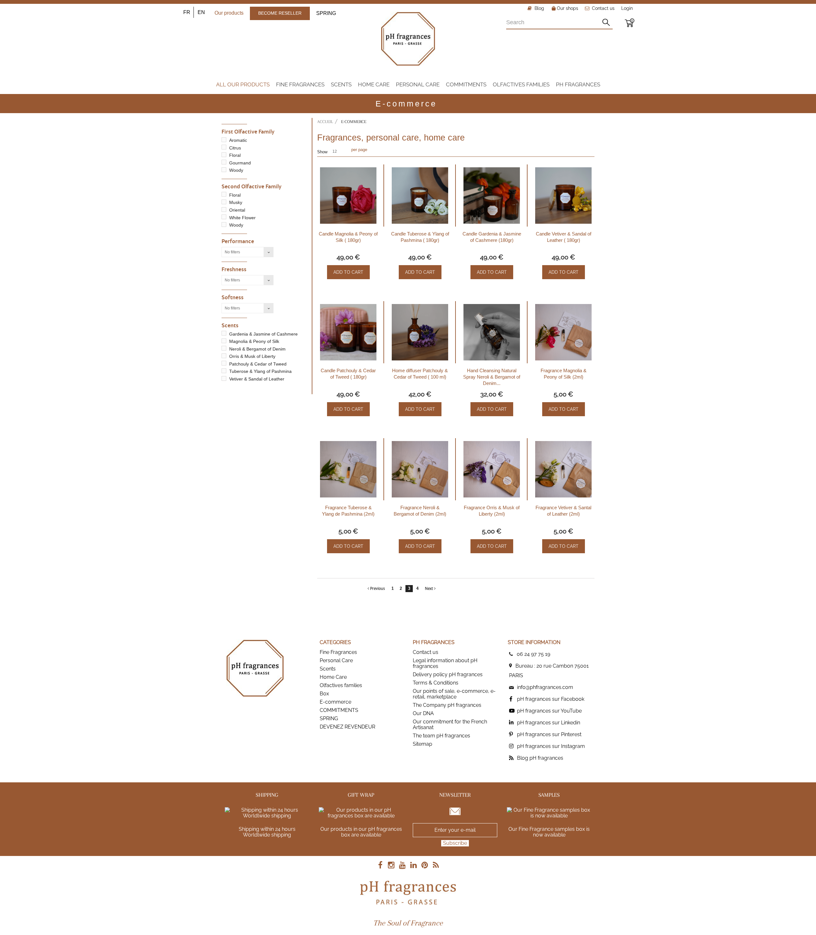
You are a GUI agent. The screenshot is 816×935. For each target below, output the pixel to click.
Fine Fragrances (338, 652)
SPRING (326, 13)
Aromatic (238, 140)
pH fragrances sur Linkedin (548, 723)
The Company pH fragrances (447, 705)
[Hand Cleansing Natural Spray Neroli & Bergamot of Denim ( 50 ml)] (491, 332)
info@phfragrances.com (545, 687)
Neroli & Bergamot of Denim (257, 349)
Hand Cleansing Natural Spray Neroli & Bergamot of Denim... (491, 377)
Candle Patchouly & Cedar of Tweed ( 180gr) (348, 374)
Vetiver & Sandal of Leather (256, 378)
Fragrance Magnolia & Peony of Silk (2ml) (563, 374)
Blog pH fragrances (540, 758)
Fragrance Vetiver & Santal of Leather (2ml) (563, 511)
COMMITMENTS (339, 710)
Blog (538, 8)
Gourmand (240, 162)
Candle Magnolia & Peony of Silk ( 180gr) (348, 237)
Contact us (603, 8)
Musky (235, 202)
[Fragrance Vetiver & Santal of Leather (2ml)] (563, 469)
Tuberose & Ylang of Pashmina (260, 371)
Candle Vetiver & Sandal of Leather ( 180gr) (563, 237)
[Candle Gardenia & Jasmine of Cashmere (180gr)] (491, 195)
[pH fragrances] (408, 39)
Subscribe (455, 843)
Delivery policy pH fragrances (448, 674)
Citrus (235, 147)
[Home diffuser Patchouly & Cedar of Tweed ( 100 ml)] (420, 332)
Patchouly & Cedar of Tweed (258, 363)
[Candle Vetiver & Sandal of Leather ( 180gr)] (563, 195)
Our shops (567, 8)
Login (627, 8)
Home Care (333, 677)
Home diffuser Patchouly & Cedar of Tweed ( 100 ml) (420, 374)
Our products (229, 13)
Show (322, 151)
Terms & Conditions (435, 683)
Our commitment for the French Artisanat (450, 724)
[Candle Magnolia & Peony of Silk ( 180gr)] (348, 195)
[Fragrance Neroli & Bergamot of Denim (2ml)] (420, 469)
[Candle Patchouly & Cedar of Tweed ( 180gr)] (348, 332)
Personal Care (336, 660)
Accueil (325, 121)
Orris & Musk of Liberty (252, 356)
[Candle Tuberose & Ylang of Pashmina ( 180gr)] (420, 195)
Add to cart (348, 272)
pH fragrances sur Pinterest (549, 734)
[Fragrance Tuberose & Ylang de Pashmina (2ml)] (348, 469)
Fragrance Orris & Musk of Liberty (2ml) (492, 511)
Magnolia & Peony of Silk (254, 341)
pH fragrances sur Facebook (550, 699)
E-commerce (335, 702)
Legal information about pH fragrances (445, 663)
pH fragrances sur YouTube (549, 711)
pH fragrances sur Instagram (551, 746)
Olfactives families (341, 685)
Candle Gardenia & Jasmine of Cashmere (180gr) (492, 237)
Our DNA (423, 713)
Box (324, 694)
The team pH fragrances (441, 736)
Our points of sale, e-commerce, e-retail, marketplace (454, 694)
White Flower (242, 217)
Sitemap (422, 744)
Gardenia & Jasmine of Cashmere (263, 334)
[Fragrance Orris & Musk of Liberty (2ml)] (491, 469)
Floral (235, 155)
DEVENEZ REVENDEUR (347, 727)
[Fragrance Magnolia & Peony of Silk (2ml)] (563, 332)
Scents (328, 669)
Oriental (237, 210)
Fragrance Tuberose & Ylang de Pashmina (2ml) (348, 511)
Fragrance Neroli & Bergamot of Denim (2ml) (420, 511)
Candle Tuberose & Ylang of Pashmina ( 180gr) (420, 237)
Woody (236, 170)
